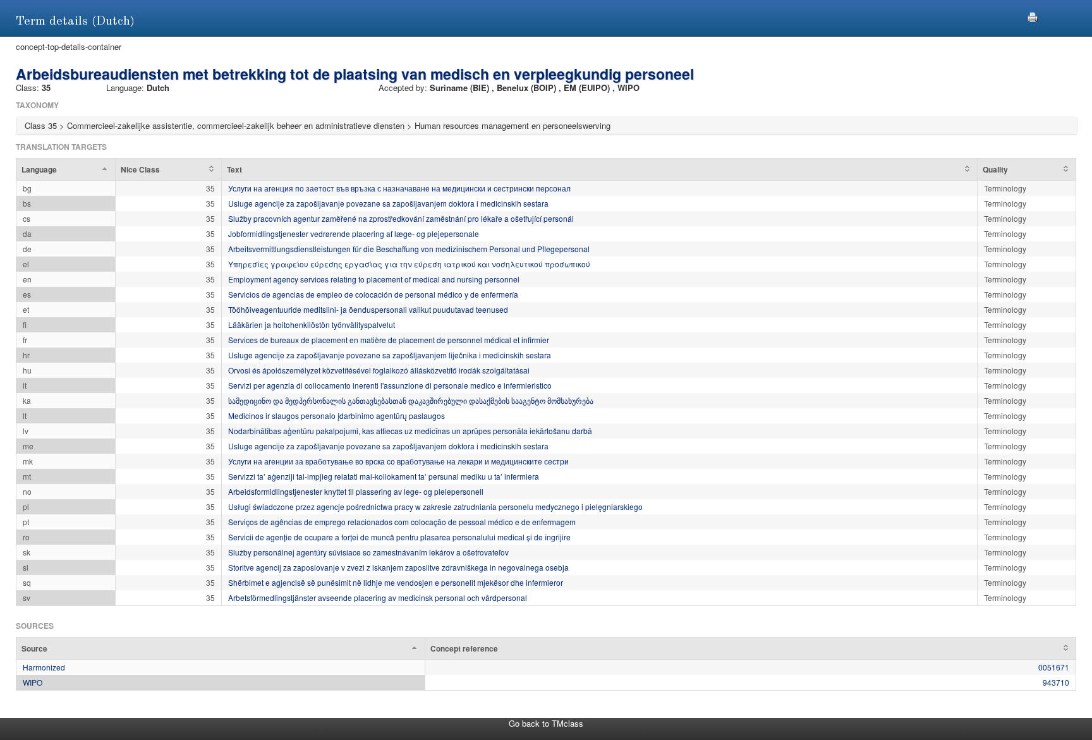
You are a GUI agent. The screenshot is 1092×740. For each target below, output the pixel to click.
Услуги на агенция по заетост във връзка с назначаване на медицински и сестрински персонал (399, 188)
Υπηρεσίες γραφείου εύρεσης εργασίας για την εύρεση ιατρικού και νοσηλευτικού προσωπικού (409, 263)
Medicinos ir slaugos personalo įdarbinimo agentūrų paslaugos (336, 415)
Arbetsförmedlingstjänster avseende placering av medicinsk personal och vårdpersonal (377, 597)
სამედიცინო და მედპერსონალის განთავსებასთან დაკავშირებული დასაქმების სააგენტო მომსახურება (410, 400)
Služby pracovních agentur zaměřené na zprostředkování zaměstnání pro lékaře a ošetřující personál (401, 218)
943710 (1056, 682)
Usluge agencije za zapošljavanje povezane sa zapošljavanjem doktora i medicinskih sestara (388, 203)
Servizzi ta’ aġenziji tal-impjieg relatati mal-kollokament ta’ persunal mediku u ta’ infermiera (383, 476)
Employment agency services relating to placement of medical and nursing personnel (373, 279)
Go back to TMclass (546, 723)
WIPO (32, 682)
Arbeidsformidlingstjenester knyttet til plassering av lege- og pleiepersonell (355, 491)
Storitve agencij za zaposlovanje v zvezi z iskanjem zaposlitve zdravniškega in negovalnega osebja (398, 567)
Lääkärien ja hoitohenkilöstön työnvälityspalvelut (311, 324)
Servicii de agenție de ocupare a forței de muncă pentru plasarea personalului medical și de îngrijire (399, 536)
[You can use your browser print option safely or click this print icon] (1033, 15)
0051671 (1053, 667)
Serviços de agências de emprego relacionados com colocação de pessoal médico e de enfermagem (402, 521)
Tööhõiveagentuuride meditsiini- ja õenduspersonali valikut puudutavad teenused (368, 309)
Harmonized (44, 667)
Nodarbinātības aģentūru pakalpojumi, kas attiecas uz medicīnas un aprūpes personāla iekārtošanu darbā (410, 430)
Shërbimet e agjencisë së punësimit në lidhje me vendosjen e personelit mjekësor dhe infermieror (395, 582)
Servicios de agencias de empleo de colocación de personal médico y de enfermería (373, 294)
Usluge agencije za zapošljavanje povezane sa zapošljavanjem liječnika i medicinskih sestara (389, 354)
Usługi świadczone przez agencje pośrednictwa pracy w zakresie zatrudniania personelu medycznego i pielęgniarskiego (435, 506)
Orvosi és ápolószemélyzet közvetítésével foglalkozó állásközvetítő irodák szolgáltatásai (379, 370)
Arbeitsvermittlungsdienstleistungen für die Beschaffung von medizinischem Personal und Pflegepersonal (409, 248)
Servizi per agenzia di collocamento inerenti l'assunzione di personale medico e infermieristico (390, 385)
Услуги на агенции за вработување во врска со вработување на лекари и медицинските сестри (398, 461)
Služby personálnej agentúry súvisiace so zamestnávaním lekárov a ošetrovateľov (368, 552)
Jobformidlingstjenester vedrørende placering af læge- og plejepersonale (353, 233)
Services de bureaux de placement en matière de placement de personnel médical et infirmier (388, 339)
